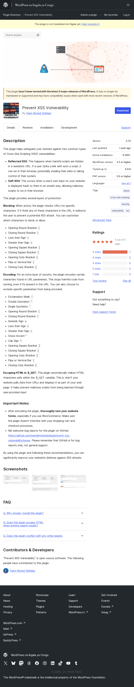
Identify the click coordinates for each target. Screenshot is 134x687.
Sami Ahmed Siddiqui (38, 113)
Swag (106, 612)
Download (123, 110)
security (125, 204)
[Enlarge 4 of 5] (81, 479)
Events (105, 600)
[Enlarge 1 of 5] (24, 479)
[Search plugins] (38, 35)
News (6, 600)
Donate (107, 606)
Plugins (40, 606)
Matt (7, 628)
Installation (46, 127)
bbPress (10, 634)
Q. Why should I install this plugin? (23, 513)
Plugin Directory (12, 14)
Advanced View (101, 220)
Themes (41, 600)
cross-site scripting (119, 197)
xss (127, 210)
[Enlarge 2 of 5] (53, 479)
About (6, 595)
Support (126, 127)
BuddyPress (12, 640)
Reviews (28, 127)
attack (126, 191)
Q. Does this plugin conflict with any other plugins (32, 535)
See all (127, 280)
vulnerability (118, 210)
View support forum (104, 311)
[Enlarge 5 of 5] (81, 489)
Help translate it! (91, 24)
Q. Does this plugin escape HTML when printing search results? (23, 524)
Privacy (7, 612)
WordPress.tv (78, 612)
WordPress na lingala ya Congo (30, 655)
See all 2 (126, 183)
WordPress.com (14, 623)
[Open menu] (129, 5)
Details (11, 127)
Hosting (8, 606)
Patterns (41, 612)
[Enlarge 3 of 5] (53, 491)
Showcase (42, 595)
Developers (75, 606)
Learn (72, 595)
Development (69, 127)
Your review (99, 280)
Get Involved (109, 595)
